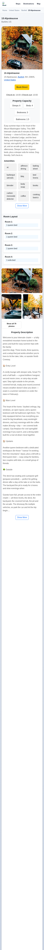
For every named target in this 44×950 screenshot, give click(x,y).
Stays (18, 4)
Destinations (28, 4)
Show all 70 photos (11, 325)
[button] (22, 47)
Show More (22, 206)
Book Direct (22, 87)
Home (4, 10)
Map (38, 4)
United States (14, 10)
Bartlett (24, 10)
